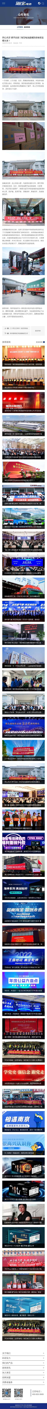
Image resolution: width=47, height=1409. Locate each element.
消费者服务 (7, 1382)
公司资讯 (20, 27)
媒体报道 (27, 27)
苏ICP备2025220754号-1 (16, 1407)
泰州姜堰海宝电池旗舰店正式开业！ (19, 334)
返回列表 (38, 331)
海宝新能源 (29, 1405)
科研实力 (6, 1358)
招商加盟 (6, 1377)
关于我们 (6, 1353)
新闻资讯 (6, 1367)
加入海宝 (6, 1372)
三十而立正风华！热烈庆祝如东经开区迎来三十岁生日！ (19, 329)
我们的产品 (7, 1363)
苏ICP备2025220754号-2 (30, 1407)
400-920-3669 (38, 1394)
